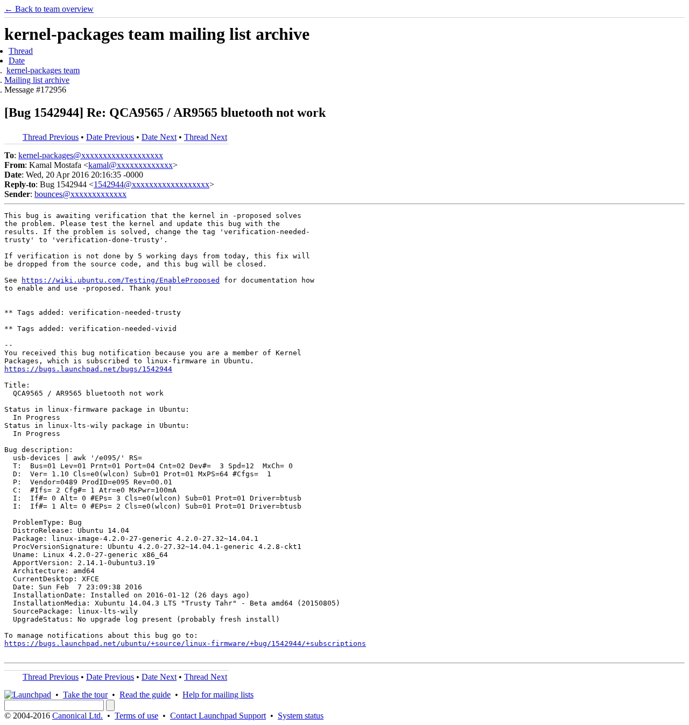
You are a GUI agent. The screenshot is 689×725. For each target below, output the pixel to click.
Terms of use (136, 715)
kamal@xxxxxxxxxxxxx (130, 165)
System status (301, 715)
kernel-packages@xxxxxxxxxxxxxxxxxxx (90, 155)
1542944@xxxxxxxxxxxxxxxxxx (151, 184)
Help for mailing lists (218, 694)
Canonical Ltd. (77, 715)
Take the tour (85, 694)
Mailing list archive (36, 80)
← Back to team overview (49, 8)
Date (17, 60)
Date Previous (110, 137)
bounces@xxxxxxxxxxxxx (80, 194)
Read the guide (145, 694)
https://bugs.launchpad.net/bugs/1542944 (88, 369)
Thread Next (205, 137)
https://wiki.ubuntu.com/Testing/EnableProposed (121, 280)
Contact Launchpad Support (218, 715)
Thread (21, 50)
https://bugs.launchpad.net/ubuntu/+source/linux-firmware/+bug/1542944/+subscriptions (185, 643)
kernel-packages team (43, 70)
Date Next (159, 137)
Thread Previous (51, 137)
